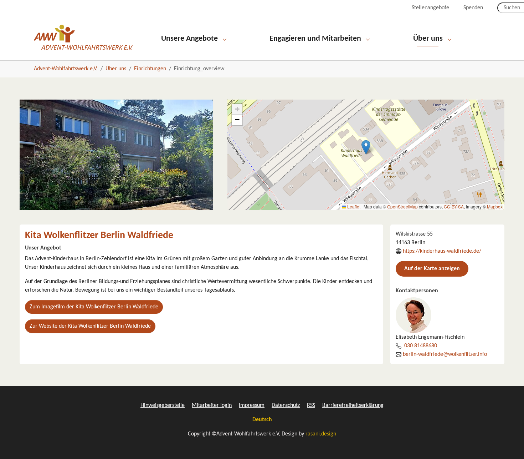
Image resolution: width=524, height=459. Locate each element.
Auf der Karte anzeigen (432, 269)
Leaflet (353, 206)
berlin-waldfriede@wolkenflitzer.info (445, 354)
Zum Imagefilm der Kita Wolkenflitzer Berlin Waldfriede (94, 307)
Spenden (473, 8)
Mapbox (495, 206)
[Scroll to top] (508, 443)
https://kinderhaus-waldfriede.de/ (442, 251)
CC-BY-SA (454, 206)
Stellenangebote (430, 8)
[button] (365, 147)
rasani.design (320, 434)
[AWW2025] (83, 37)
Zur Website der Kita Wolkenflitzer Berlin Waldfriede (90, 326)
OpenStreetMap (402, 206)
